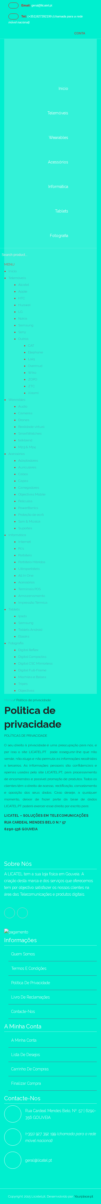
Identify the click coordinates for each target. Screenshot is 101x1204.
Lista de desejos (25, 1054)
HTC (21, 298)
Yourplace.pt (83, 1196)
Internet (24, 542)
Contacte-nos (23, 1011)
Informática (17, 535)
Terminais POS (29, 589)
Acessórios (16, 454)
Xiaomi (33, 393)
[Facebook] (9, 913)
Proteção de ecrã (31, 515)
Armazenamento (31, 596)
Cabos (23, 474)
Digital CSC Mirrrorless (35, 663)
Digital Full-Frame (32, 670)
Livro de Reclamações (30, 997)
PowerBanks (28, 508)
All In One (25, 575)
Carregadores (28, 488)
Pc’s (21, 548)
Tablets (14, 609)
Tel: (24, 16)
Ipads (22, 616)
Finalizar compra (26, 1083)
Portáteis (25, 555)
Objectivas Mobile (31, 494)
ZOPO (32, 379)
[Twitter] (22, 913)
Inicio (12, 271)
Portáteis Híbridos (31, 562)
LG (20, 312)
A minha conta (23, 1040)
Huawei (24, 305)
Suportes (25, 528)
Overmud (35, 366)
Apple (22, 291)
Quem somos (23, 954)
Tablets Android (30, 630)
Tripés (22, 684)
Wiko (32, 373)
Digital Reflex (28, 650)
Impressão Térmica (32, 603)
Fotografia (16, 643)
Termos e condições (28, 968)
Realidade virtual (31, 427)
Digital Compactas (32, 657)
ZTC (31, 386)
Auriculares (27, 467)
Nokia (22, 318)
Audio (22, 406)
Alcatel (23, 285)
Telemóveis (17, 278)
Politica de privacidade (30, 983)
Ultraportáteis (29, 569)
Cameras (25, 413)
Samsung (25, 325)
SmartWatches (30, 433)
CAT (31, 346)
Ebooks (23, 636)
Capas (23, 481)
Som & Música (29, 521)
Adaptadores (28, 460)
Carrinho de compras (30, 1069)
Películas (25, 501)
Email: (26, 5)
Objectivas (26, 690)
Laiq (31, 359)
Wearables (16, 400)
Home (8, 700)
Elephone (35, 352)
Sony (22, 332)
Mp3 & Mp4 (27, 447)
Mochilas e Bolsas (32, 677)
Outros (23, 339)
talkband (25, 440)
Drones (23, 420)
